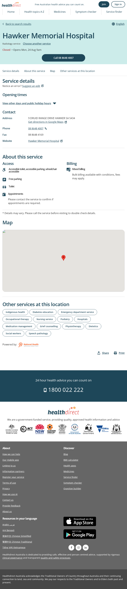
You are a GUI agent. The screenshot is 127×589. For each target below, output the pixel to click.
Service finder (114, 11)
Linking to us (9, 465)
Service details (10, 71)
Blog (66, 454)
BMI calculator (71, 459)
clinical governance (12, 557)
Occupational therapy (17, 319)
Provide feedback (11, 505)
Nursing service (45, 319)
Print (122, 353)
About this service (34, 71)
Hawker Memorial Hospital (43, 141)
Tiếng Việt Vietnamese (13, 547)
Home (11, 11)
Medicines (60, 11)
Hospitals (82, 319)
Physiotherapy (73, 326)
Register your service (13, 477)
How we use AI (10, 494)
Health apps (70, 465)
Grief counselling (49, 326)
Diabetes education (43, 312)
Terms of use (9, 482)
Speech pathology (38, 333)
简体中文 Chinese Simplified (16, 536)
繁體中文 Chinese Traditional (17, 541)
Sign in (118, 4)
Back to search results (18, 24)
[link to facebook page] (71, 547)
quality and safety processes (55, 557)
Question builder (72, 488)
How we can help (11, 454)
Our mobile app (10, 459)
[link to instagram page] (78, 547)
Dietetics (93, 326)
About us (7, 511)
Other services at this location (77, 71)
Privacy (6, 488)
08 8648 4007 (35, 128)
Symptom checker (85, 11)
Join (104, 4)
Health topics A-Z (34, 11)
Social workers (13, 333)
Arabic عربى (8, 524)
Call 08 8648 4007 (64, 58)
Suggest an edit (31, 86)
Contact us (7, 500)
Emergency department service (77, 312)
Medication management (19, 326)
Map (52, 71)
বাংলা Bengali (8, 530)
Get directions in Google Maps (46, 122)
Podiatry (65, 319)
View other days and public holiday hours (26, 103)
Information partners (13, 471)
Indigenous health (15, 312)
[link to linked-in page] (86, 547)
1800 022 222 (65, 389)
